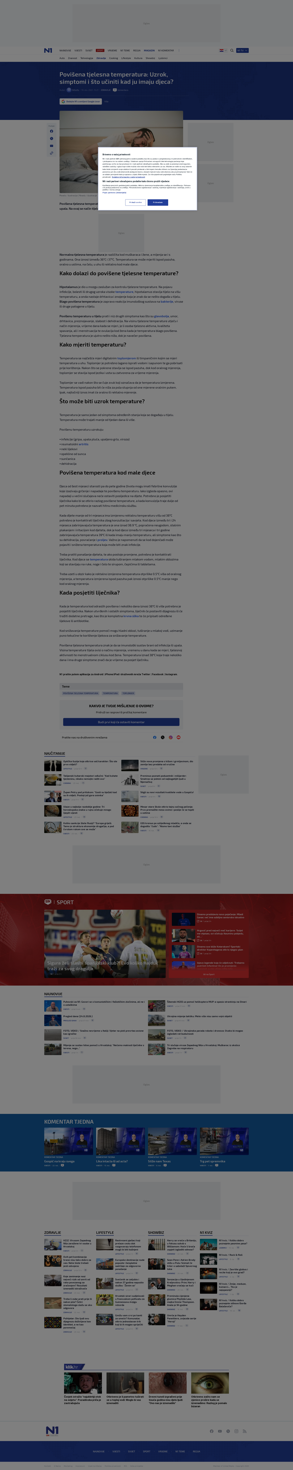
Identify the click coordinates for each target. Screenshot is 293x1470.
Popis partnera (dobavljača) (114, 193)
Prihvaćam (158, 202)
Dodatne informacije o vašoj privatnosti (128, 177)
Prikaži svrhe (135, 202)
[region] (147, 178)
